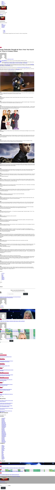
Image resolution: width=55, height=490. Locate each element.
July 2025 (3, 428)
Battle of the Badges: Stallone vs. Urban (5, 365)
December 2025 (4, 424)
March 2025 (3, 431)
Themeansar (18, 476)
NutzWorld (3, 25)
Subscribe (3, 4)
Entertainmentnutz (2, 21)
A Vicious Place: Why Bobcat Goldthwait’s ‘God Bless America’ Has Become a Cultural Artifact (6, 375)
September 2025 (4, 426)
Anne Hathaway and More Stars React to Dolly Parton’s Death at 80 (10, 464)
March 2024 (3, 440)
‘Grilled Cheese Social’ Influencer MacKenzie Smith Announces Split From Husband (6, 403)
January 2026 (3, 423)
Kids (2, 451)
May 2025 (3, 429)
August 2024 (3, 436)
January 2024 (3, 442)
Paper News (14, 476)
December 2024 (4, 433)
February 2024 (4, 441)
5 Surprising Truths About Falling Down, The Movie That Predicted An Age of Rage (6, 384)
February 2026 (4, 422)
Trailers (3, 459)
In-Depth (1, 359)
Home (2, 1)
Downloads (3, 448)
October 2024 (3, 435)
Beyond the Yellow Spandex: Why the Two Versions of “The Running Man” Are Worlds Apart (6, 361)
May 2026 (3, 420)
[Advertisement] (27, 41)
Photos (3, 455)
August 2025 (3, 427)
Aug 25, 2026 (8, 318)
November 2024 (4, 434)
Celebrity (3, 446)
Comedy (3, 447)
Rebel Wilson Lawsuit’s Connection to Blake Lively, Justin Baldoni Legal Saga (6, 406)
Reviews (3, 456)
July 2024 (3, 437)
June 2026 (3, 419)
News (1, 47)
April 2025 (3, 430)
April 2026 (3, 421)
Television (3, 458)
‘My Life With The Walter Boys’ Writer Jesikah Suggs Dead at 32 (9, 474)
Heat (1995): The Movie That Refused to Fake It (6, 356)
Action (3, 445)
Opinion (4, 359)
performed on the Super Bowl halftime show (23, 67)
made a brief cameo (11, 69)
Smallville (3, 457)
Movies (3, 452)
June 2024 (3, 438)
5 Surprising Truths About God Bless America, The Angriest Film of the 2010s (6, 380)
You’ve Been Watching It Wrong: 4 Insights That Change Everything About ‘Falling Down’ (6, 389)
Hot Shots (3, 449)
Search (1, 339)
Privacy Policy (4, 3)
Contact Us (3, 26)
